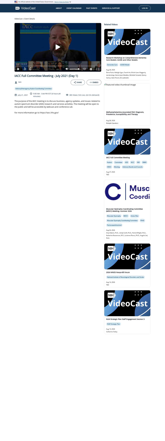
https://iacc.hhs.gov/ (49, 112)
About (59, 8)
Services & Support (111, 8)
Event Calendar (74, 8)
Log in (145, 8)
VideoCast (18, 19)
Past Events (91, 8)
